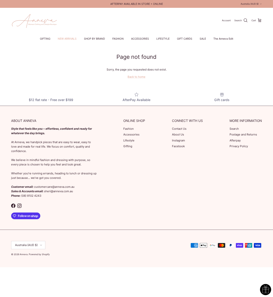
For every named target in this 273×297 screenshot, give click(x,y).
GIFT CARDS (184, 38)
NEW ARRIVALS (67, 38)
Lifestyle (128, 140)
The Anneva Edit (223, 38)
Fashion (128, 128)
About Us (178, 134)
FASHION (118, 38)
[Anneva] (34, 20)
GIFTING (45, 38)
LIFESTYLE (163, 38)
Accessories (131, 134)
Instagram (178, 140)
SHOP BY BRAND (94, 38)
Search (234, 128)
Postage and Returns (243, 134)
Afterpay (235, 140)
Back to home (136, 77)
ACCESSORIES (140, 38)
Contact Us (179, 128)
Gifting (127, 146)
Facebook (178, 146)
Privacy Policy (239, 146)
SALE (203, 38)
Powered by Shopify (39, 254)
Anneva (24, 254)
